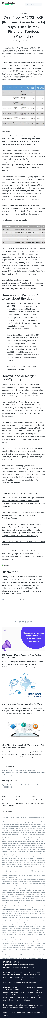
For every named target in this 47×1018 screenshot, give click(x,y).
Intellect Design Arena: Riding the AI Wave (22, 704)
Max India (6, 131)
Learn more (35, 773)
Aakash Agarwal (17, 41)
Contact (18, 800)
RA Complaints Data (37, 803)
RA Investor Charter (22, 803)
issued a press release (18, 257)
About (4, 796)
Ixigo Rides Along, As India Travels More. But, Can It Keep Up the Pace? (23, 746)
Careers (18, 796)
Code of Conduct (36, 800)
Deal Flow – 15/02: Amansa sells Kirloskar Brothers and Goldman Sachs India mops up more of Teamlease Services (23, 515)
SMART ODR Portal (8, 805)
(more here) (16, 380)
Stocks (23, 13)
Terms (33, 796)
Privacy (4, 800)
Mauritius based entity (11, 254)
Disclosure (5, 803)
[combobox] (33, 4)
